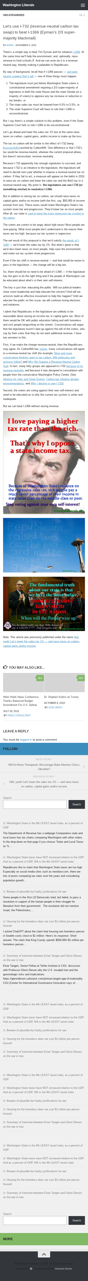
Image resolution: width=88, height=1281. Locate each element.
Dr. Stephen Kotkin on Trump (61, 697)
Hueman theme (63, 1268)
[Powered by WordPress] (31, 1269)
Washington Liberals (18, 5)
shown (43, 348)
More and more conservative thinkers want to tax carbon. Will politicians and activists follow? (39, 357)
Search (7, 797)
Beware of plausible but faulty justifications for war (36, 891)
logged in (26, 739)
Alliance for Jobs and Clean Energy (24, 379)
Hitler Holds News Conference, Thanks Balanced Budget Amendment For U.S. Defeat (21, 701)
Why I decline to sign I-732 (46, 383)
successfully (11, 147)
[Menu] (83, 5)
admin (10, 45)
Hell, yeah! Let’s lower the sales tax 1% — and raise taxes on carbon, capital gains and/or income (41, 641)
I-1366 (76, 52)
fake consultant (19, 715)
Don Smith (55, 707)
